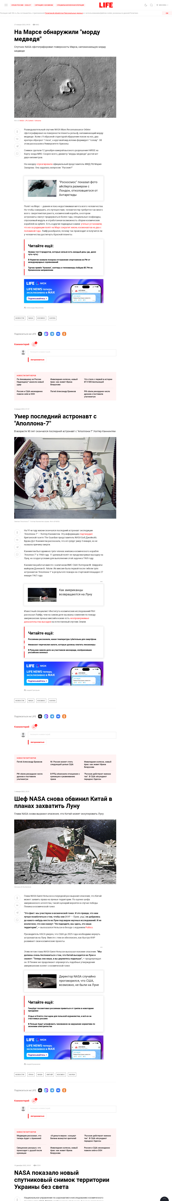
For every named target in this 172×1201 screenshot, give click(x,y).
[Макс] (46, 333)
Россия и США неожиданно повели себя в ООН (30, 392)
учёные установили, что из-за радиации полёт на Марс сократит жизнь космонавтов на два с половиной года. (63, 227)
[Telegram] (52, 333)
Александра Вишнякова (35, 308)
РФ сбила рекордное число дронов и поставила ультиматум (97, 394)
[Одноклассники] (64, 333)
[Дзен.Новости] (40, 333)
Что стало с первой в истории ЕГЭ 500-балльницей (98, 380)
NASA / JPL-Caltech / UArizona (30, 121)
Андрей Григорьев (33, 690)
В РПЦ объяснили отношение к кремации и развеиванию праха (65, 776)
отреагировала (45, 163)
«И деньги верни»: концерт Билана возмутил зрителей (63, 1137)
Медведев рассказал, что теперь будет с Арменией (29, 1137)
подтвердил (86, 533)
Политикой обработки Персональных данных (64, 13)
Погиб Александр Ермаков (63, 391)
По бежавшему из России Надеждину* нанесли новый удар (30, 382)
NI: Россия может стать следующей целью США (61, 763)
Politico (89, 927)
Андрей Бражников (33, 1064)
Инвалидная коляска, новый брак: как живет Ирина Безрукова (64, 382)
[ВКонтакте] (58, 333)
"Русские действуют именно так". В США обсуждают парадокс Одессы (97, 776)
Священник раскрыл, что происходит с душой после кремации (29, 1150)
